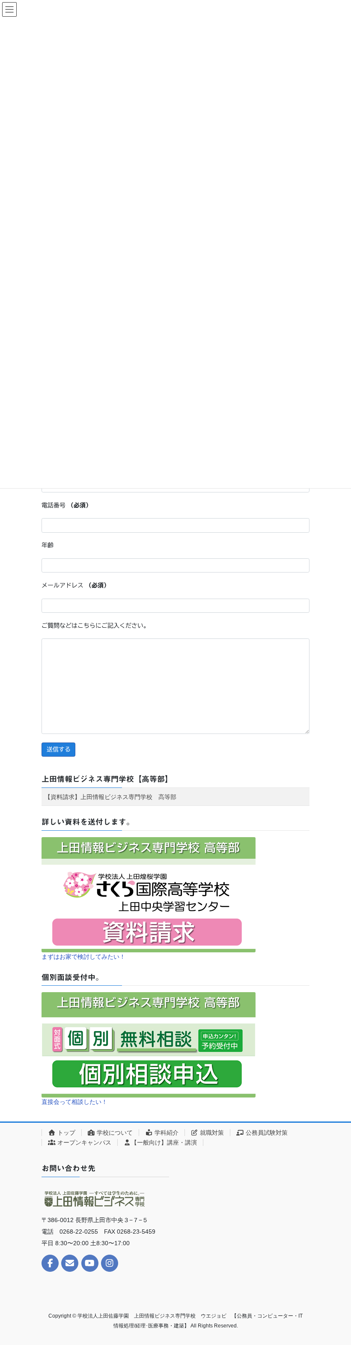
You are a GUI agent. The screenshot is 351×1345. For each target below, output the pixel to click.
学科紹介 (165, 1132)
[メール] (69, 1263)
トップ (65, 1132)
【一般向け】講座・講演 (164, 1142)
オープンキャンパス (83, 1142)
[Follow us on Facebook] (50, 1263)
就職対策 (211, 1132)
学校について (114, 1132)
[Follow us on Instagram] (109, 1263)
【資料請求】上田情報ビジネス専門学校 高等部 (110, 796)
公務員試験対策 (266, 1132)
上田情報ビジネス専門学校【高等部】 (107, 779)
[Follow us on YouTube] (89, 1263)
